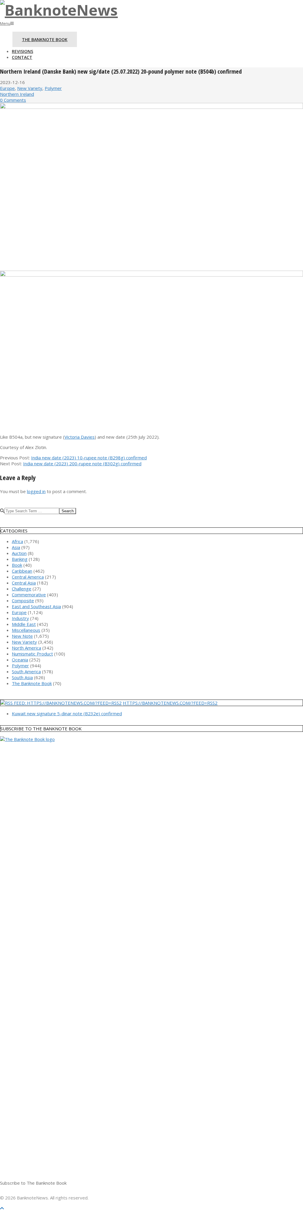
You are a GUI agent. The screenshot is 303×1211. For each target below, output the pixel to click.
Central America (28, 577)
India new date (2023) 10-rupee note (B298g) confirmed (89, 458)
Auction (19, 553)
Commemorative (29, 595)
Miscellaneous (26, 630)
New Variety (29, 88)
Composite (23, 600)
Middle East (24, 624)
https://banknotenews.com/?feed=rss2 (170, 703)
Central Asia (24, 583)
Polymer (53, 88)
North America (26, 648)
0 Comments (13, 100)
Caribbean (22, 571)
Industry (20, 618)
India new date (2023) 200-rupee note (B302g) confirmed (82, 463)
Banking (20, 559)
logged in (36, 491)
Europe (7, 88)
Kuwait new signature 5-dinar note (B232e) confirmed (67, 713)
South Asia (22, 677)
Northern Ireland (17, 94)
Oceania (20, 660)
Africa (17, 541)
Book (17, 565)
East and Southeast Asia (36, 606)
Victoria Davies (80, 437)
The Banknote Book (32, 683)
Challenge (21, 589)
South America (26, 671)
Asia (16, 547)
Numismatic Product (32, 654)
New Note (22, 636)
